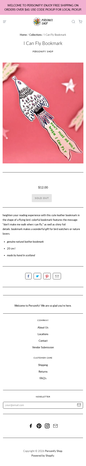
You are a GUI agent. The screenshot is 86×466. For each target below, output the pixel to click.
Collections (35, 34)
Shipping (43, 365)
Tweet (37, 276)
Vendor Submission (43, 347)
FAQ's (43, 378)
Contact (43, 340)
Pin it (47, 276)
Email (57, 276)
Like (28, 276)
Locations (43, 334)
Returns (43, 371)
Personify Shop (43, 51)
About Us (43, 327)
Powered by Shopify (42, 455)
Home (23, 34)
